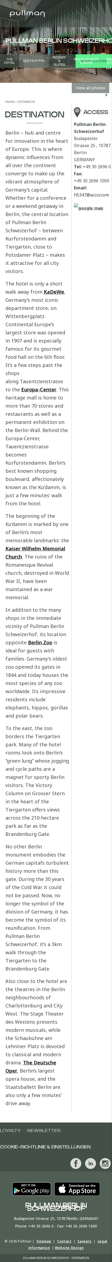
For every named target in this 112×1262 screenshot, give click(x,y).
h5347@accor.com (91, 195)
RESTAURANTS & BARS (86, 61)
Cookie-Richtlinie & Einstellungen (45, 1147)
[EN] (106, 40)
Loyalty (10, 1130)
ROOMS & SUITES (59, 61)
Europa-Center (38, 389)
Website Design (69, 1247)
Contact (64, 1241)
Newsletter (44, 1130)
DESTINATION (34, 60)
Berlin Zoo (40, 642)
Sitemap (43, 1241)
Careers (84, 1241)
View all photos (90, 87)
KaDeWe (54, 291)
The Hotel (9, 61)
